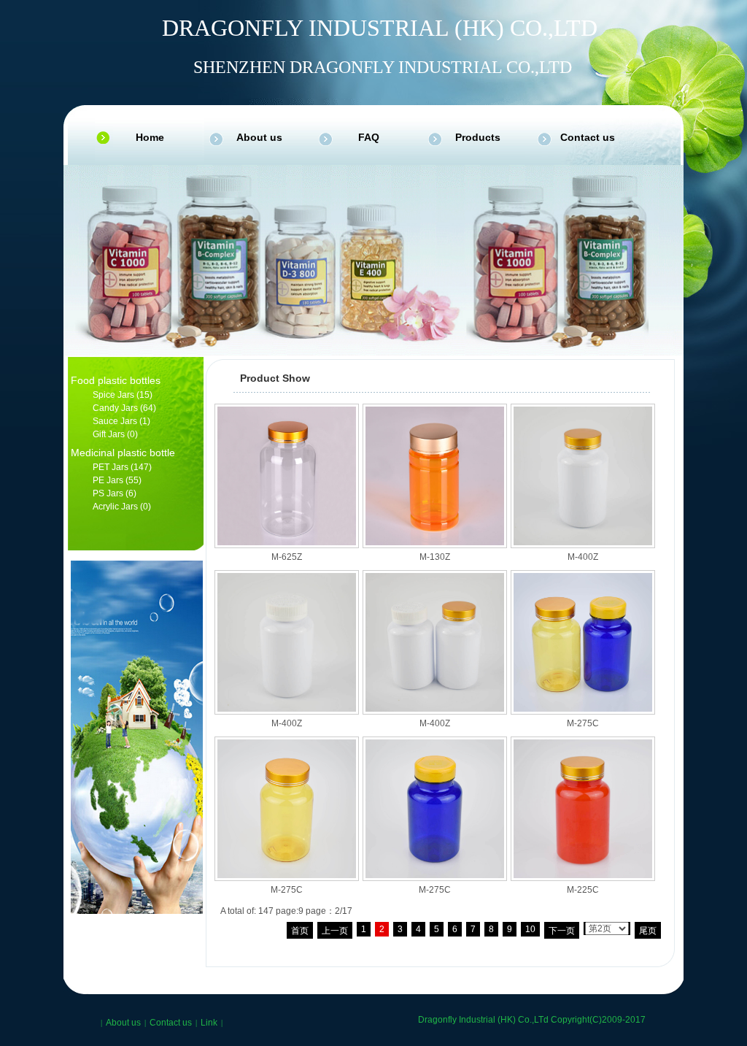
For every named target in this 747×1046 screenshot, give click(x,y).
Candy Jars (115, 408)
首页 (300, 931)
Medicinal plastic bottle (123, 452)
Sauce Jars (115, 421)
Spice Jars (113, 395)
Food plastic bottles (115, 380)
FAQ (368, 137)
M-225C (583, 890)
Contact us (587, 137)
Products (477, 137)
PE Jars (108, 480)
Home (150, 137)
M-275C (583, 723)
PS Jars (108, 493)
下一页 (562, 931)
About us (259, 137)
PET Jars (110, 467)
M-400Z (583, 557)
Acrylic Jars (115, 506)
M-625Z (286, 557)
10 (530, 929)
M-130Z (434, 557)
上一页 (335, 931)
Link (209, 1023)
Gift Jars (109, 434)
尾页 (648, 931)
